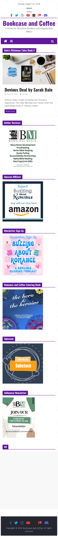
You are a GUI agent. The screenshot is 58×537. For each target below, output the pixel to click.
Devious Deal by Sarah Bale (28, 89)
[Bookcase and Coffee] (5, 41)
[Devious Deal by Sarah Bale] (29, 56)
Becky (25, 94)
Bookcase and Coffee (29, 23)
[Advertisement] (29, 480)
